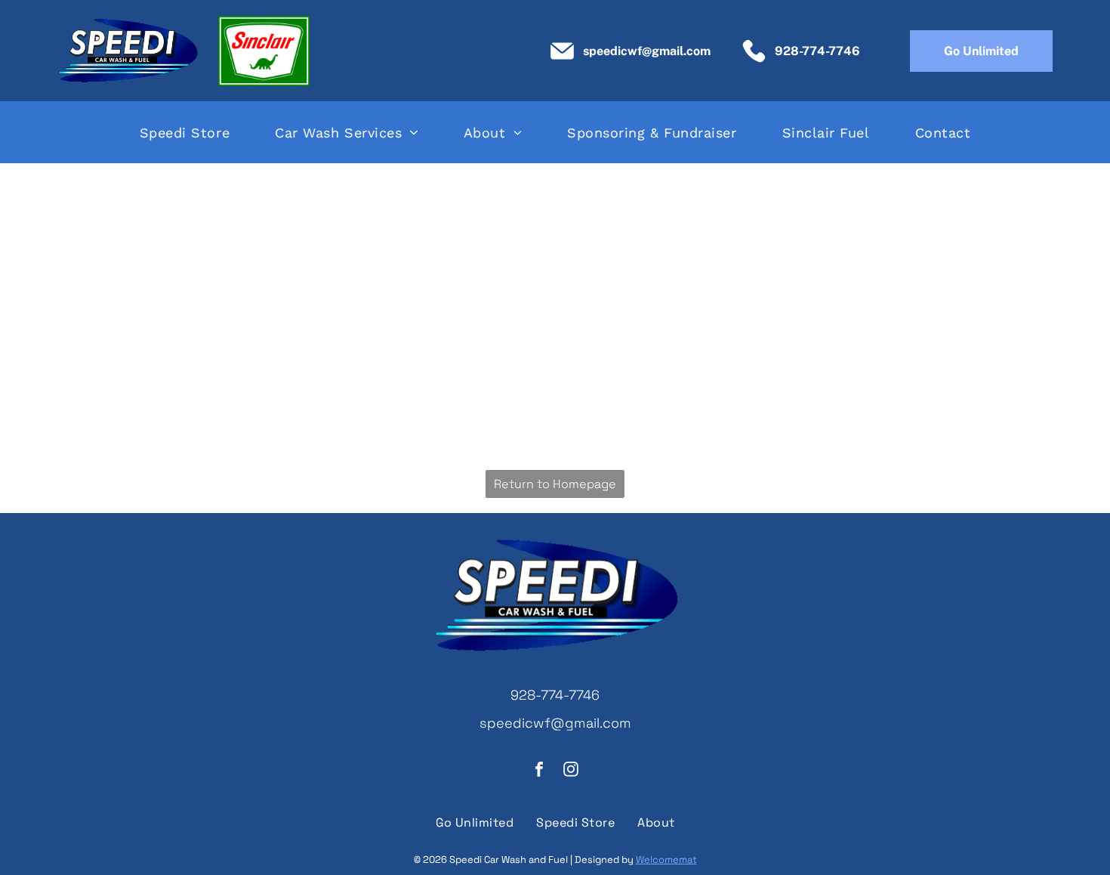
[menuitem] (184, 132)
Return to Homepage (555, 484)
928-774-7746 (555, 694)
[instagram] (571, 771)
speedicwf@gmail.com (555, 722)
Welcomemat (666, 859)
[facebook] (539, 771)
